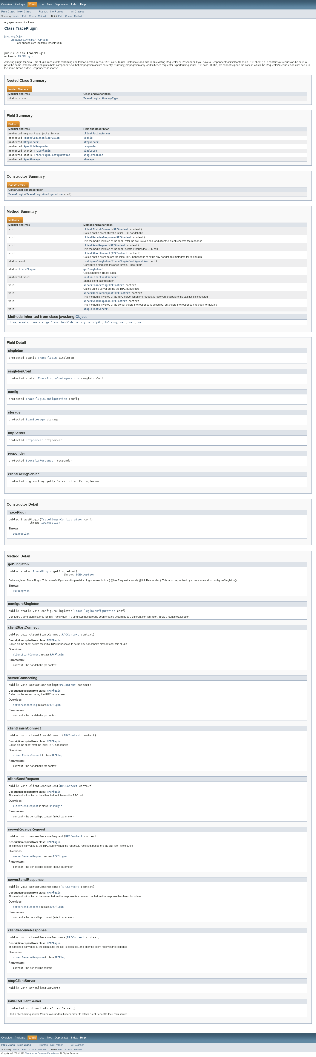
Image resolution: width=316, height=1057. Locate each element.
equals (23, 322)
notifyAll (95, 322)
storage (88, 159)
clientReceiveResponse (99, 237)
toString (111, 322)
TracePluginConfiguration (41, 137)
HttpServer (30, 142)
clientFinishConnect (97, 229)
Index (74, 4)
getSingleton (92, 269)
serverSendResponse (96, 301)
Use (42, 4)
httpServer (90, 142)
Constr (32, 16)
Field (24, 16)
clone (12, 322)
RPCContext (121, 229)
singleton (90, 150)
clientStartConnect (96, 253)
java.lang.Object (13, 36)
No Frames (56, 11)
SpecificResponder (36, 146)
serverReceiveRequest (98, 293)
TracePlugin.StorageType (100, 98)
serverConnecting (95, 285)
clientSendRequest (96, 245)
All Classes (77, 11)
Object (81, 317)
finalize (37, 322)
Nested (16, 16)
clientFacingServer (96, 133)
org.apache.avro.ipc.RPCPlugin (29, 39)
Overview (6, 4)
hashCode (67, 322)
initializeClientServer (100, 277)
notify (80, 322)
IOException (50, 522)
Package (20, 4)
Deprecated (62, 4)
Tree (49, 4)
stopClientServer (95, 309)
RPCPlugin (26, 56)
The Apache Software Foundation (42, 1053)
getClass (52, 322)
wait (123, 322)
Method (42, 16)
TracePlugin (42, 150)
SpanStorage (31, 159)
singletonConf (93, 155)
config (87, 137)
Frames (43, 11)
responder (90, 146)
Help (83, 4)
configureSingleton (96, 261)
